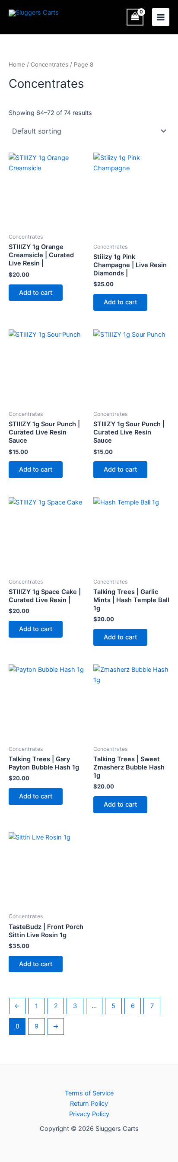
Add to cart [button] (35, 293)
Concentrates (49, 64)
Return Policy (89, 1104)
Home (17, 64)
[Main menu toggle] (160, 17)
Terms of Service (89, 1093)
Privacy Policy (89, 1114)
